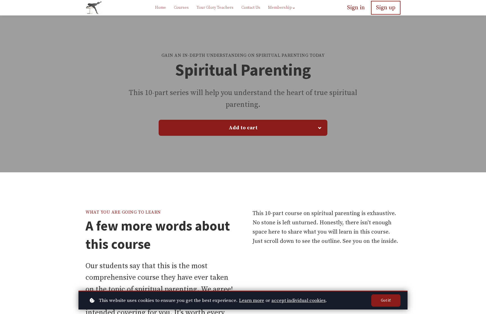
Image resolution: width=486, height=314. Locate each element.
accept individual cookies (298, 300)
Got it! (386, 300)
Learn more (251, 300)
